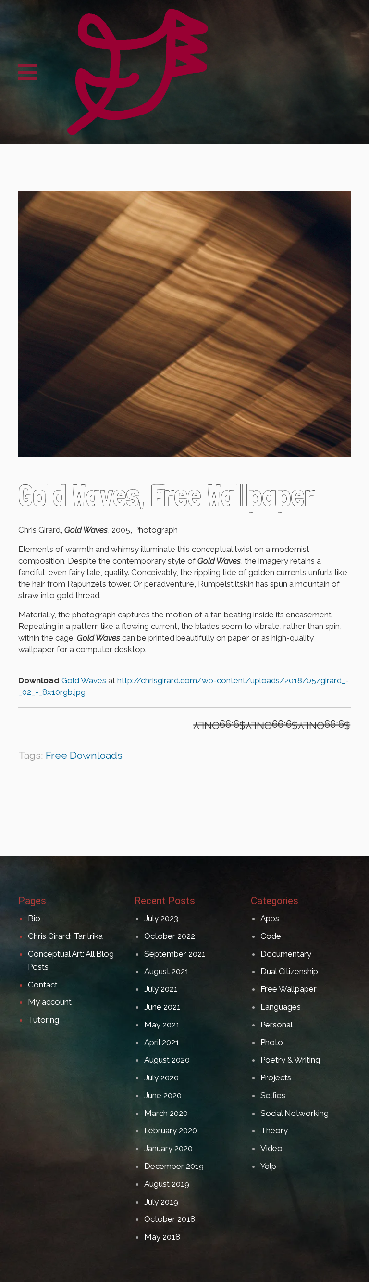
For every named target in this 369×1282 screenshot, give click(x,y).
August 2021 (166, 971)
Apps (269, 918)
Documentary (285, 954)
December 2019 (174, 1166)
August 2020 (167, 1059)
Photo (271, 1042)
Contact (43, 984)
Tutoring (43, 1020)
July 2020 (161, 1077)
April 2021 (161, 1042)
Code (270, 936)
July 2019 (161, 1201)
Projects (275, 1077)
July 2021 (161, 989)
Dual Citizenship (289, 971)
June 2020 (163, 1095)
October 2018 (169, 1219)
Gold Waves (84, 680)
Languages (280, 1007)
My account (50, 1002)
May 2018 (162, 1237)
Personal (276, 1024)
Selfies (272, 1095)
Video (271, 1148)
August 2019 (166, 1184)
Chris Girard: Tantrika (65, 936)
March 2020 (166, 1113)
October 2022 (169, 936)
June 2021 (162, 1007)
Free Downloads (84, 755)
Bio (34, 918)
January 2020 (168, 1148)
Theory (274, 1130)
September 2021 (175, 954)
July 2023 (161, 918)
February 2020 (170, 1130)
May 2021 (162, 1024)
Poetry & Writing (290, 1059)
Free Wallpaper (288, 989)
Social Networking (294, 1113)
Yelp (268, 1166)
